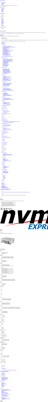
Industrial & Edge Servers (4, 392)
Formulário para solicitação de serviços (7, 154)
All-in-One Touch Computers (6, 128)
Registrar (3, 2)
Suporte (3, 373)
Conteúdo (4, 158)
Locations (4, 177)
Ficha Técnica (1, 233)
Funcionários (3, 180)
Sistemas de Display (5, 52)
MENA (2, 28)
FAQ (2, 386)
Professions (4, 175)
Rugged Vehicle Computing (5, 395)
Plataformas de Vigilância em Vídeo (7, 89)
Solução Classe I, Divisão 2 (6, 64)
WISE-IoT (4, 150)
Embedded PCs (5, 48)
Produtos (3, 43)
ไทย (2, 24)
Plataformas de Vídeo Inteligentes (7, 79)
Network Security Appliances (6, 84)
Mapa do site (3, 397)
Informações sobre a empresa (6, 166)
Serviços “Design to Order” (4, 143)
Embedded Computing (4, 186)
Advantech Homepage (2, 0)
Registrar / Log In (4, 37)
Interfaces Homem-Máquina (6, 61)
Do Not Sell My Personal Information (6, 398)
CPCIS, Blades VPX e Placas (6, 77)
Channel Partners (3, 147)
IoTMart (3, 183)
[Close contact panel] (0, 363)
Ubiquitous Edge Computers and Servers (7, 129)
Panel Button (1, 35)
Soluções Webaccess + (5, 65)
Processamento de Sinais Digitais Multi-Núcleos (8, 90)
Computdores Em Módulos (6, 47)
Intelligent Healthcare (4, 91)
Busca (2, 3)
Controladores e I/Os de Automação (7, 60)
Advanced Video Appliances (6, 88)
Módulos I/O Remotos (5, 62)
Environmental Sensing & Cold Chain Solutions (8, 99)
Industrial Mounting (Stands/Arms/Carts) (6, 105)
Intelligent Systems (3, 74)
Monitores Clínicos (5, 94)
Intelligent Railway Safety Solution (7, 125)
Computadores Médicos (5, 93)
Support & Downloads (4, 152)
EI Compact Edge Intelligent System (6, 188)
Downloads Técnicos (10, 233)
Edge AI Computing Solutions (6, 111)
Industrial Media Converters (6, 69)
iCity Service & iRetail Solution (6, 102)
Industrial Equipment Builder (5, 393)
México (2, 9)
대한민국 (3, 21)
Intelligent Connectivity (4, 67)
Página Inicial (3, 185)
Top (1, 400)
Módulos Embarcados (5, 49)
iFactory (3, 391)
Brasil (3, 4)
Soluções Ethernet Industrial (6, 72)
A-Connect (3, 184)
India (2, 19)
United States (3, 8)
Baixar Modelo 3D (6, 233)
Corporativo (3, 163)
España (2, 15)
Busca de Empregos (4, 379)
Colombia (3, 11)
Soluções (3, 108)
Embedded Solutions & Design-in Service (6, 113)
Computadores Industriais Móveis (7, 98)
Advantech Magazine (5, 167)
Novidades (3, 385)
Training (4, 176)
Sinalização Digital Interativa (6, 103)
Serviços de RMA (5, 153)
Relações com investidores (4, 169)
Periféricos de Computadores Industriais (7, 78)
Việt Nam (3, 25)
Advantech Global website (5, 5)
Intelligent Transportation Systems (5, 123)
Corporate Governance (5, 171)
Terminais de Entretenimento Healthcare (7, 95)
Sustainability (3, 179)
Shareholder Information (6, 172)
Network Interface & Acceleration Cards (7, 83)
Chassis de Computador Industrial (7, 76)
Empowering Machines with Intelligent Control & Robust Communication (11, 121)
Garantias (4, 155)
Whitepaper (3, 383)
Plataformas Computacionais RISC (7, 51)
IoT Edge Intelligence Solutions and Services (6, 137)
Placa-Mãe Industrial (5, 50)
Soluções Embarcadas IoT (6, 54)
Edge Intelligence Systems (5, 187)
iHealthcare (3, 117)
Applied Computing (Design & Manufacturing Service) (7, 56)
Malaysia (3, 22)
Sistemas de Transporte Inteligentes (7, 80)
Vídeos (2, 384)
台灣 (2, 23)
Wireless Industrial (5, 73)
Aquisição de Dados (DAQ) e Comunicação (8, 59)
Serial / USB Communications (6, 71)
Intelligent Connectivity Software (6, 70)
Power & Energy (5, 63)
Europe (2, 14)
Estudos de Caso (3, 382)
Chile (2, 10)
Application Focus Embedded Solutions (7, 46)
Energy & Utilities (4, 390)
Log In (5, 2)
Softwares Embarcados (5, 53)
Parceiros (3, 146)
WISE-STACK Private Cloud (6, 85)
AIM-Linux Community (5, 159)
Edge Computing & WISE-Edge (5, 389)
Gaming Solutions (3, 133)
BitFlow (4, 140)
